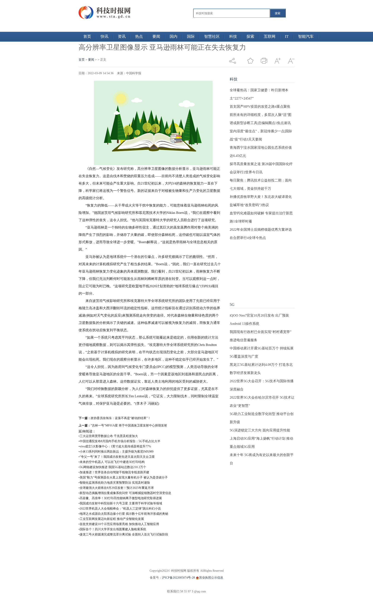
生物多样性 (177, 411)
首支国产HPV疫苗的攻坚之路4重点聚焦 (260, 106)
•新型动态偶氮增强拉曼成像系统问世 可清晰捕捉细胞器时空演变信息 (125, 493)
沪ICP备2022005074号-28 (178, 577)
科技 (233, 36)
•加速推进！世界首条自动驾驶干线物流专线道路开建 (114, 472)
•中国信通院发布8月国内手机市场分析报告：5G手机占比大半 (119, 441)
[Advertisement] (262, 269)
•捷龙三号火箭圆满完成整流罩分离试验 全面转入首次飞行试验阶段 (123, 534)
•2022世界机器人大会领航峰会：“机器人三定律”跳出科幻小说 (120, 508)
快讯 (104, 36)
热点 (139, 36)
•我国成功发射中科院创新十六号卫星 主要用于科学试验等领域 (120, 503)
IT (287, 36)
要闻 (156, 36)
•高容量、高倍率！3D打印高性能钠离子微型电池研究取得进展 (120, 498)
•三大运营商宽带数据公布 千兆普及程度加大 (108, 436)
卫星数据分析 (110, 411)
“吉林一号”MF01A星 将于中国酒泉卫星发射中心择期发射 (129, 425)
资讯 (122, 36)
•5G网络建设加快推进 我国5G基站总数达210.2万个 (112, 467)
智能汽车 (306, 36)
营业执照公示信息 (211, 577)
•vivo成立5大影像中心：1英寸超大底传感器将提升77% (115, 446)
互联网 (269, 36)
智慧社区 (212, 36)
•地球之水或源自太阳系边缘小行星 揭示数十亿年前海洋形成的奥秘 (123, 513)
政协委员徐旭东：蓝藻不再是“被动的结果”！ (121, 418)
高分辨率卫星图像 (154, 411)
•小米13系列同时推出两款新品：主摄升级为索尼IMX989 (116, 451)
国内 (173, 36)
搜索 (277, 13)
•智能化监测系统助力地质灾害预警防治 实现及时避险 (114, 482)
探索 (250, 36)
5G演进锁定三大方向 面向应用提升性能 (260, 430)
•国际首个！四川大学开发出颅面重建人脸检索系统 (112, 529)
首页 (87, 36)
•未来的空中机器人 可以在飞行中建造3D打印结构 (112, 462)
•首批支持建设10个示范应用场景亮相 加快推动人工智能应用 (119, 524)
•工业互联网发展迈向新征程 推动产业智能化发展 (111, 519)
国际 (191, 36)
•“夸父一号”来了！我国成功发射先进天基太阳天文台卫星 (117, 456)
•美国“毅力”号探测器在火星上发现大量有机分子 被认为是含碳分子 (123, 477)
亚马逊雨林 (130, 411)
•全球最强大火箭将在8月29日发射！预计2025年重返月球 (116, 487)
